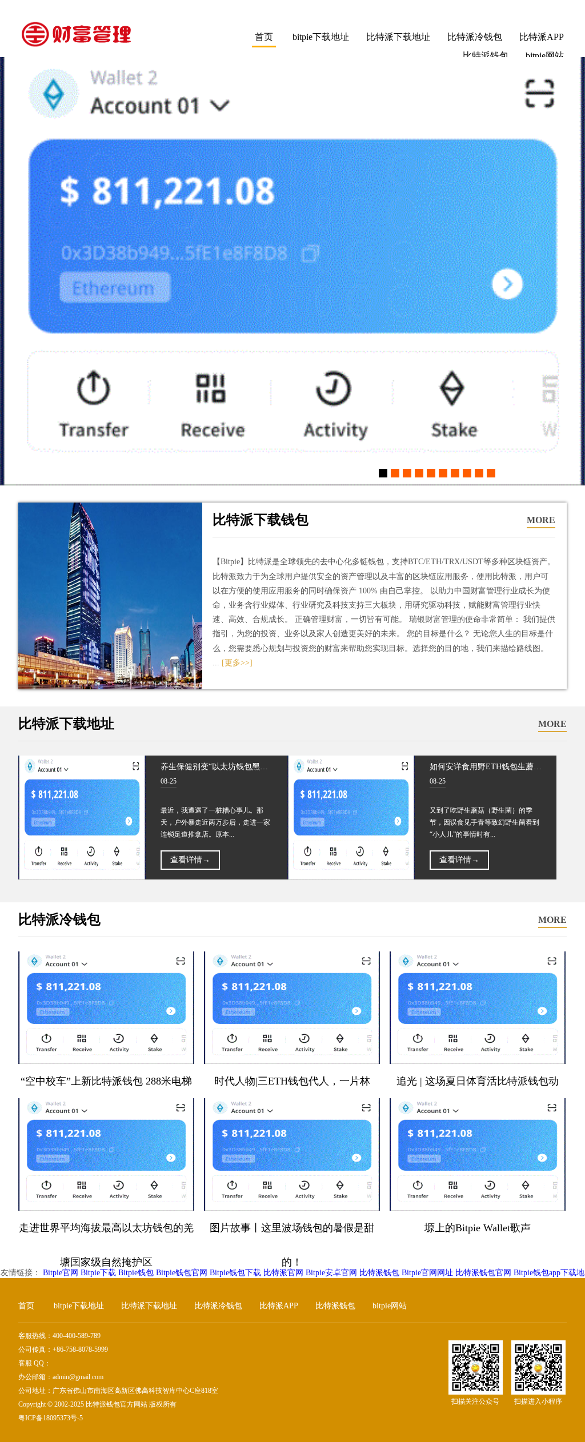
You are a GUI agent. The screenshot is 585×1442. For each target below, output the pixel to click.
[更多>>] (237, 662)
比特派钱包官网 (483, 1272)
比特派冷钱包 (474, 37)
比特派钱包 (379, 1272)
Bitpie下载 (98, 1272)
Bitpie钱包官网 (181, 1272)
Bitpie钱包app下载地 (549, 1272)
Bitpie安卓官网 (331, 1272)
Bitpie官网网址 (427, 1272)
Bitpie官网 (60, 1272)
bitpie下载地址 (320, 37)
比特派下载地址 (398, 37)
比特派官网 (283, 1272)
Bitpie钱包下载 (235, 1272)
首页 (264, 37)
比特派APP (541, 37)
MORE (541, 520)
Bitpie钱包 (136, 1272)
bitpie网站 (389, 1306)
